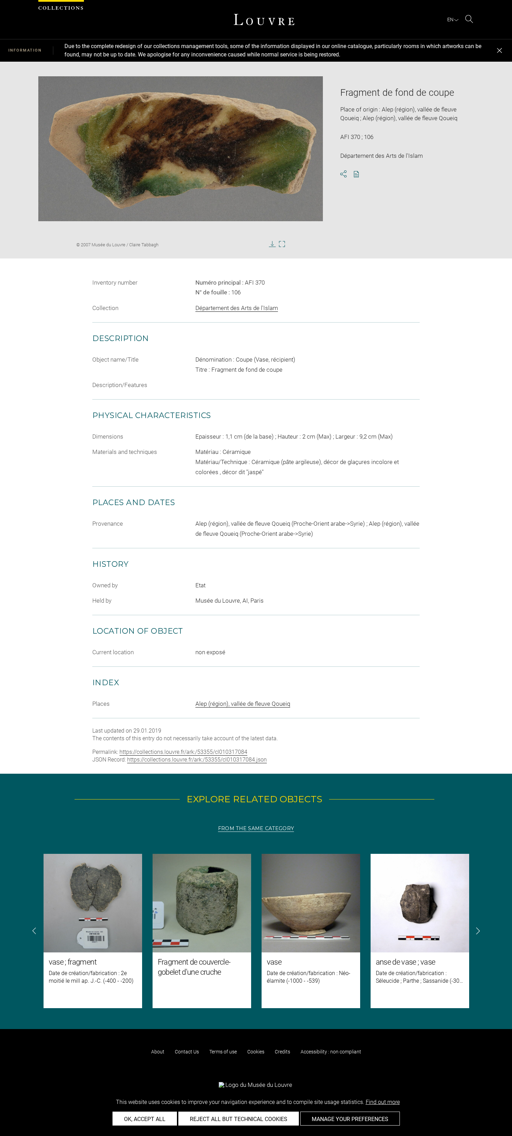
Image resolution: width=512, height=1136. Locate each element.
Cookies (255, 1051)
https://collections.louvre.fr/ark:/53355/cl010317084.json (197, 759)
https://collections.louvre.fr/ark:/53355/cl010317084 (183, 752)
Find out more (383, 1102)
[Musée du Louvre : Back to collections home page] (264, 19)
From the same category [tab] (256, 828)
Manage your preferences (350, 1119)
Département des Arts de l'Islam (236, 307)
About (157, 1051)
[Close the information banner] (499, 50)
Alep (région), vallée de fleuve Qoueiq (242, 703)
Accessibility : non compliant (331, 1051)
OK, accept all (144, 1119)
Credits (282, 1051)
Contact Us (187, 1051)
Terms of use (223, 1051)
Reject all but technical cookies (238, 1119)
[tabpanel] (256, 931)
